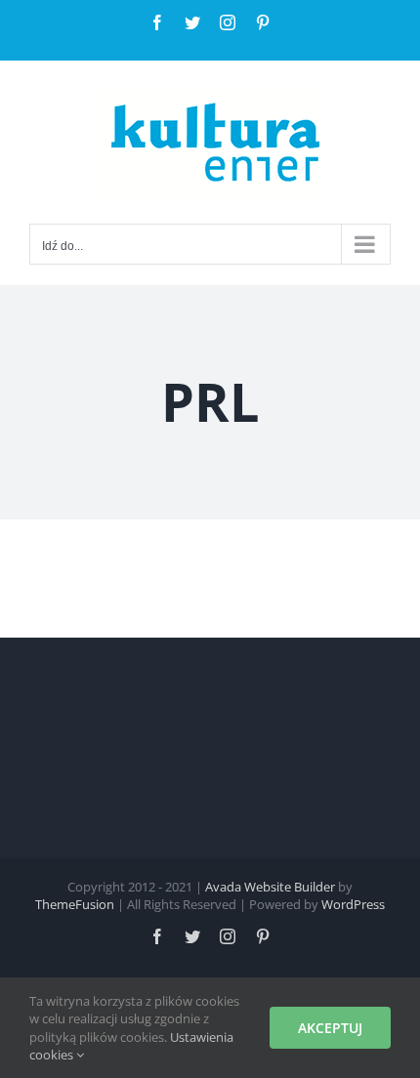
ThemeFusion (74, 904)
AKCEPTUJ (330, 1027)
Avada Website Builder (270, 886)
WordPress (353, 904)
